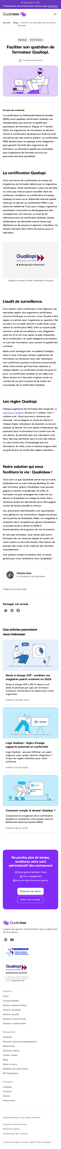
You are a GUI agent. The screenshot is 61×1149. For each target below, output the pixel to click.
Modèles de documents (15, 1069)
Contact (7, 1092)
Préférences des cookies (15, 1134)
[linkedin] (12, 610)
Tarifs (6, 996)
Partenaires (9, 1101)
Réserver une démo (30, 891)
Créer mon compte (30, 900)
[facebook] (18, 610)
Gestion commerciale (14, 1019)
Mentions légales (11, 1129)
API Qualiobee (10, 1073)
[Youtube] (12, 940)
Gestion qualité (11, 1015)
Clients (6, 1096)
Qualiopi (7, 1037)
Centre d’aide (10, 1055)
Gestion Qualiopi (12, 1010)
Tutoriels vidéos (11, 1051)
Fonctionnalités (11, 1001)
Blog (15, 23)
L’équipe (7, 1087)
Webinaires (9, 1046)
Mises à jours (10, 1064)
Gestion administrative (15, 1005)
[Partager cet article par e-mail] (6, 610)
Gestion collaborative (14, 1024)
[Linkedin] (6, 940)
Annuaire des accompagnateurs (20, 1042)
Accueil (6, 23)
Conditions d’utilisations (15, 1124)
